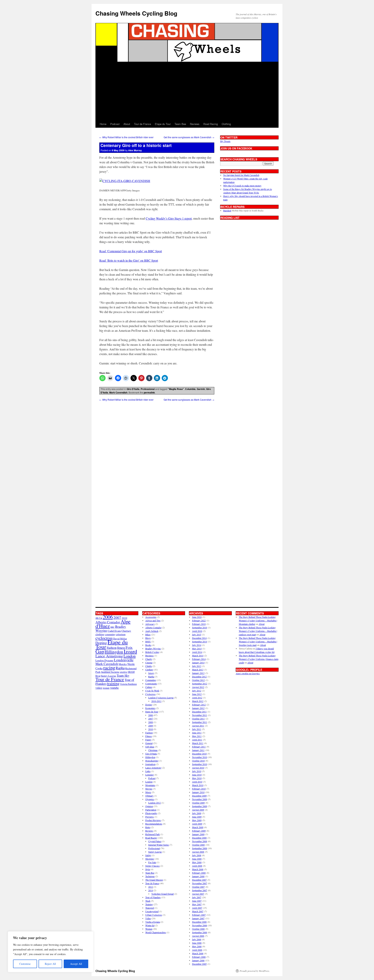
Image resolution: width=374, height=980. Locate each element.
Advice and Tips (153, 620)
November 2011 (199, 715)
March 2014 (197, 655)
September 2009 (199, 806)
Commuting (150, 680)
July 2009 (196, 813)
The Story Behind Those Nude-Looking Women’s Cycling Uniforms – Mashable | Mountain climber (258, 620)
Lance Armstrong (109, 656)
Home (103, 124)
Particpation (150, 809)
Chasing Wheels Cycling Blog (136, 13)
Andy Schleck (151, 631)
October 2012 (198, 680)
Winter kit (149, 925)
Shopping (149, 858)
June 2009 (197, 816)
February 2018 (199, 623)
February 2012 (199, 704)
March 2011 (197, 743)
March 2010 (197, 785)
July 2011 (196, 729)
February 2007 (199, 914)
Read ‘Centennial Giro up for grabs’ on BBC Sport (130, 251)
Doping (148, 704)
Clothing (226, 124)
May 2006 (197, 946)
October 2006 (198, 928)
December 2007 (199, 879)
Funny (148, 739)
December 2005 (199, 963)
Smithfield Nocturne (110, 671)
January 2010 (198, 792)
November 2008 (199, 841)
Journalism (150, 764)
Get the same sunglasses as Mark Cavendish (189, 137)
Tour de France (142, 124)
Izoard (130, 651)
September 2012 (199, 683)
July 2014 (196, 645)
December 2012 (199, 676)
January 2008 (198, 876)
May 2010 (197, 778)
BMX (148, 641)
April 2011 (197, 739)
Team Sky (123, 675)
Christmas (153, 750)
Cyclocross (150, 694)
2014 (150, 890)
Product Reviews (153, 820)
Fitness (148, 736)
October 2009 (198, 802)
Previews (149, 816)
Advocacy (150, 623)
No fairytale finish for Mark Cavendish (241, 175)
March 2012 (197, 701)
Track (147, 900)
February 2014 (199, 659)
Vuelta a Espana (152, 921)
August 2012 (198, 687)
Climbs (148, 666)
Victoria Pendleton (128, 684)
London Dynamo (104, 660)
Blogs (148, 638)
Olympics (149, 799)
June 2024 (197, 616)
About (126, 124)
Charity (148, 659)
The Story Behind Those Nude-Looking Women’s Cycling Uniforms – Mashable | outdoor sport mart (258, 631)
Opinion (149, 806)
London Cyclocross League (161, 697)
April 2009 (197, 823)
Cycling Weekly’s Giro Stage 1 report (169, 218)
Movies (148, 788)
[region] (51, 951)
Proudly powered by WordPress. (255, 970)
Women (148, 928)
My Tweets (225, 141)
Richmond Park (152, 834)
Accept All (76, 964)
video (98, 688)
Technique (150, 876)
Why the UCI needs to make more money (242, 185)
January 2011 (198, 750)
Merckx (123, 664)
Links (148, 771)
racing (109, 667)
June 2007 (197, 900)
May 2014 (197, 648)
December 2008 (199, 837)
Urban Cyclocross (153, 914)
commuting (110, 634)
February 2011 (199, 746)
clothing (99, 634)
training (113, 683)
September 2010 (199, 764)
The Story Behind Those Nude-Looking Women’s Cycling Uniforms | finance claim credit (258, 659)
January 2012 (198, 708)
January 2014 (198, 662)
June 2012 (197, 694)
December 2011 (199, 711)
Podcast (115, 124)
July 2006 (196, 939)
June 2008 (197, 858)
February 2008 (199, 872)
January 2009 (198, 834)
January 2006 (198, 960)
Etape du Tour (163, 124)
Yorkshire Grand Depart (162, 893)
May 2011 (197, 736)
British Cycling (152, 652)
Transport (149, 907)
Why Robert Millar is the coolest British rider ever (126, 137)
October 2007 (198, 886)
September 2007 (199, 890)
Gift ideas (149, 746)
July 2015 (196, 634)
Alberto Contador (107, 622)
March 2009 (197, 827)
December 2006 (199, 921)
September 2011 (199, 722)
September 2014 (199, 641)
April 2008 (197, 865)
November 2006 (199, 925)
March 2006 (197, 953)
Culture (148, 687)
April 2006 (197, 949)
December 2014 (199, 638)
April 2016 (197, 631)
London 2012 (154, 802)
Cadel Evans (114, 631)
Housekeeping (152, 760)
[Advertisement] (187, 91)
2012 (150, 886)
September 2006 (199, 932)
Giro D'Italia (133, 389)
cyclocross (104, 638)
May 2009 (197, 820)
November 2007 (199, 883)
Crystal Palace (154, 841)
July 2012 (196, 690)
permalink (149, 392)
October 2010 (198, 760)
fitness (121, 647)
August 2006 (198, 935)
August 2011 (198, 725)
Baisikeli (227, 210)
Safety (148, 855)
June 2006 (197, 942)
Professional (148, 389)
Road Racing (210, 124)
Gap (99, 651)
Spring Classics (152, 865)
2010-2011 (156, 701)
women (106, 687)
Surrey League (108, 675)
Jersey (151, 673)
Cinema (148, 662)
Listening (149, 774)
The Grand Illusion (154, 879)
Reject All (50, 964)
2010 (150, 729)
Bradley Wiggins (153, 648)
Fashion (111, 647)
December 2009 (199, 795)
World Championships (155, 932)
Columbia (190, 389)
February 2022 (199, 620)
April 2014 (197, 652)
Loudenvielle (123, 659)
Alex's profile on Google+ (248, 673)
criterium (120, 634)
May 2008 (197, 862)
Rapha (120, 668)
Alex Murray (135, 150)
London (129, 656)
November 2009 (199, 799)
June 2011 (197, 732)
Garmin (201, 389)
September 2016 (199, 627)
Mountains (150, 785)
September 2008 (199, 848)
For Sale (152, 862)
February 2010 (199, 788)
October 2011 (198, 718)
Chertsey (126, 631)
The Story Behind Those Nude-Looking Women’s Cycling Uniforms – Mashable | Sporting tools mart (258, 641)
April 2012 (197, 697)
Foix (129, 647)
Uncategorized (152, 911)
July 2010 (196, 771)
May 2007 (197, 904)
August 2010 (198, 767)
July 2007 (196, 897)
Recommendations (153, 823)
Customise (25, 964)
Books (148, 645)
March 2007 (197, 911)
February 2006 (199, 956)
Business (149, 655)
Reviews (194, 124)
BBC (112, 627)
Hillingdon (114, 652)
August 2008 (198, 851)
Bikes (148, 634)
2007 (117, 617)
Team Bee (180, 124)
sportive (123, 671)
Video (148, 918)
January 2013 (198, 673)
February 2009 (199, 830)
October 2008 (198, 844)
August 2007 (198, 893)
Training (149, 904)
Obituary (149, 795)
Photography (151, 813)
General (149, 743)
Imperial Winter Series (158, 844)
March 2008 (197, 869)
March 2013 (197, 669)
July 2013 (196, 666)
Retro (147, 827)
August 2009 (198, 809)
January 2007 (198, 918)
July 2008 (196, 855)
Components (151, 683)
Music (148, 792)
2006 (108, 616)
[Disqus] (156, 450)
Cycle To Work (152, 690)
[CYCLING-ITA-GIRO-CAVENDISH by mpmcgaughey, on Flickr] (124, 181)
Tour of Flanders (153, 897)
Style (147, 869)
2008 (150, 722)
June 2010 (197, 774)
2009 (150, 725)
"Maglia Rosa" (176, 389)
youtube (114, 688)
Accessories (150, 616)
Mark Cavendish (118, 392)
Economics (150, 708)
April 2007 (197, 907)
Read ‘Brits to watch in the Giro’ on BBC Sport (128, 260)
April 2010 (197, 781)
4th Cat (98, 617)
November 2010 (199, 757)
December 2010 (199, 753)
